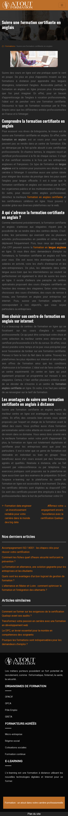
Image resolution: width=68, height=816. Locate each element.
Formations (10, 46)
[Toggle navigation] (62, 5)
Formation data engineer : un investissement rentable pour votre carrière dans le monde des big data (18, 514)
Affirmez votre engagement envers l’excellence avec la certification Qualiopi (52, 512)
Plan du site (34, 813)
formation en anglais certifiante (45, 197)
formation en (49, 247)
